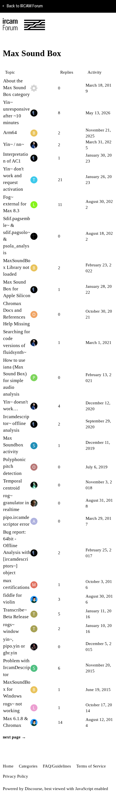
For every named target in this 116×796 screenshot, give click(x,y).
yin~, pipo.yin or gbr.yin (14, 646)
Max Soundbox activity (13, 444)
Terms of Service (91, 766)
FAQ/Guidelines (57, 766)
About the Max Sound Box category (16, 87)
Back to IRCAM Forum (22, 5)
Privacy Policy (15, 776)
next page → (14, 737)
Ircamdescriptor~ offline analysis (16, 423)
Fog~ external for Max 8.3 (14, 203)
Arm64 (10, 132)
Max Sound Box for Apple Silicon (16, 288)
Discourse (33, 788)
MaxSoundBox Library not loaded (16, 267)
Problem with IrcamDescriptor (16, 667)
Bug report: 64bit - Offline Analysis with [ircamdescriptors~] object (16, 552)
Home (8, 766)
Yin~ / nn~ (13, 144)
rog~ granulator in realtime (16, 502)
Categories (28, 766)
